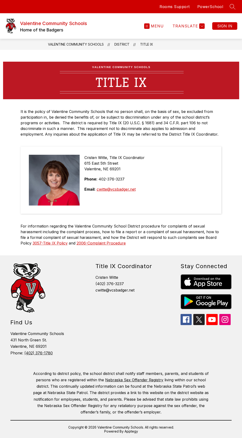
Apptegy (131, 431)
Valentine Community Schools (76, 44)
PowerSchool (210, 6)
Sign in (224, 26)
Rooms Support (175, 6)
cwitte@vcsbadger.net (116, 189)
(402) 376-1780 (38, 353)
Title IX (146, 44)
